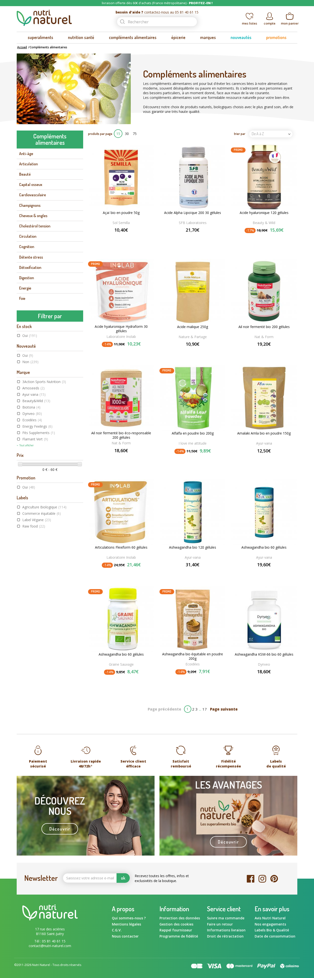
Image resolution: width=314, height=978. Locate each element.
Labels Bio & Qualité (272, 930)
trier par (239, 134)
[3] (121, 238)
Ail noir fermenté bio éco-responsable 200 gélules (121, 435)
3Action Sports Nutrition (44, 381)
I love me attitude (193, 443)
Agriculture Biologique (44, 507)
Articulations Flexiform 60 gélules (121, 547)
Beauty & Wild (264, 222)
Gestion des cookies (176, 924)
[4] (126, 238)
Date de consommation (275, 936)
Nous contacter (125, 936)
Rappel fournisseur (175, 930)
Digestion (26, 277)
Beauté (25, 174)
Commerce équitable (41, 513)
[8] (127, 459)
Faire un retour (220, 924)
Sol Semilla (121, 222)
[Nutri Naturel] (62, 18)
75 (135, 133)
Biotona (31, 407)
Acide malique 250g (192, 327)
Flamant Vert (35, 439)
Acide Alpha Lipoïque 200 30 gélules (192, 213)
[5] (131, 238)
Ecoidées (32, 420)
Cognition (26, 246)
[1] (111, 238)
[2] (116, 238)
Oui (29, 335)
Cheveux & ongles (33, 215)
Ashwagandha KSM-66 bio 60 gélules (264, 654)
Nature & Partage (193, 336)
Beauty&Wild (36, 400)
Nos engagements (270, 924)
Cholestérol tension (34, 226)
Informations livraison (226, 930)
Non (30, 361)
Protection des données (179, 918)
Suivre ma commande (225, 918)
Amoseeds (33, 388)
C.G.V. (117, 930)
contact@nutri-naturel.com (50, 945)
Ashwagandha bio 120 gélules (192, 547)
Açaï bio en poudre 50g (121, 213)
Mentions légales (126, 924)
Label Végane (36, 519)
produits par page (100, 134)
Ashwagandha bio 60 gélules (264, 547)
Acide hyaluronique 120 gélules (264, 213)
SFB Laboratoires (193, 222)
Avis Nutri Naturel (270, 918)
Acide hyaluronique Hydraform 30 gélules (121, 328)
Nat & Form (264, 336)
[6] (122, 459)
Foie (22, 298)
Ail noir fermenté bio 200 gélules (264, 327)
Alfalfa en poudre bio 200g (193, 433)
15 (118, 133)
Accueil (22, 47)
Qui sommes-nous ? (129, 918)
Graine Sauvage (121, 664)
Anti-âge (26, 153)
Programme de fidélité (178, 936)
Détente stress (31, 257)
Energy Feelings (37, 426)
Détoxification (30, 267)
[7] (124, 459)
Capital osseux (30, 184)
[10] (132, 459)
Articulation (28, 163)
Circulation (27, 236)
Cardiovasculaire (32, 194)
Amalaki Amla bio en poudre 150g (264, 433)
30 (127, 133)
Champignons (29, 205)
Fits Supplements (38, 432)
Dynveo (32, 413)
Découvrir (59, 829)
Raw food (33, 526)
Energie (25, 288)
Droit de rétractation (225, 936)
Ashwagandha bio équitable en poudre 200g (192, 656)
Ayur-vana (34, 394)
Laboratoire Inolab (121, 336)
